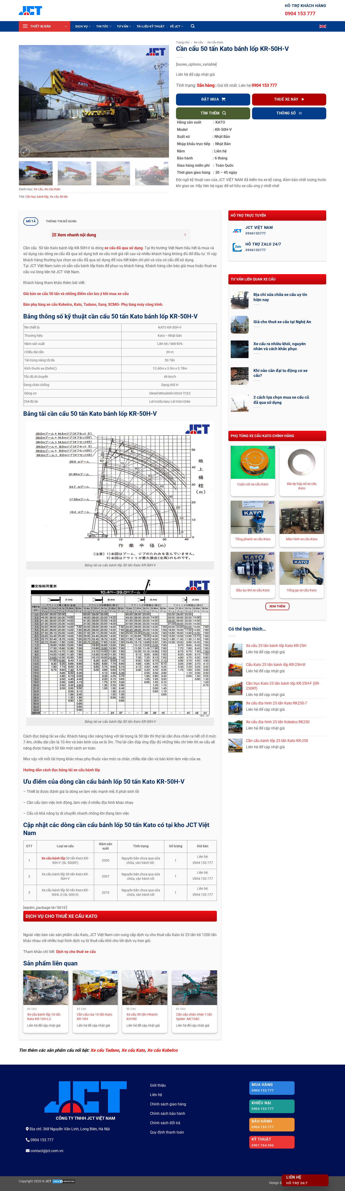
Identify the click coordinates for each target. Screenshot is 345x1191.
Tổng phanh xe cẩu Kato (253, 539)
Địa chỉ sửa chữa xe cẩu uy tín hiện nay (280, 297)
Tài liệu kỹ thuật (151, 26)
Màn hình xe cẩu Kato (302, 539)
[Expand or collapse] (185, 235)
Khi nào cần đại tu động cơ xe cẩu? (280, 373)
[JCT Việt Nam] (30, 10)
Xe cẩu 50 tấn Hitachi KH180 (141, 1017)
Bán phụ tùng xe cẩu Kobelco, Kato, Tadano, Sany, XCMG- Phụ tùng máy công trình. (93, 304)
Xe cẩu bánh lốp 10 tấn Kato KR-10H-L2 (44, 1017)
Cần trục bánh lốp (36, 196)
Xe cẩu (38, 189)
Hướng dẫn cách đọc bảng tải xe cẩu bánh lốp (62, 770)
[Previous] (27, 101)
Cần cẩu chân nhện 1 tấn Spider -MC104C (194, 1017)
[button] (44, 26)
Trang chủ (182, 42)
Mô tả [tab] (31, 221)
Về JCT (175, 26)
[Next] (160, 101)
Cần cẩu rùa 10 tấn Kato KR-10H (94, 1017)
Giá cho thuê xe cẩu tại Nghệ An (282, 322)
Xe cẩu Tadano (104, 1050)
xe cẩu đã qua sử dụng (123, 248)
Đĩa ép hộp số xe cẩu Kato (302, 486)
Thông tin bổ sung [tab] (61, 221)
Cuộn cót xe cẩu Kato (252, 484)
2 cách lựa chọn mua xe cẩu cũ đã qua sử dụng (281, 400)
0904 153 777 (300, 13)
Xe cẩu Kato (52, 189)
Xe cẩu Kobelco (162, 1050)
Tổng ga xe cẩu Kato (302, 590)
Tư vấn (122, 26)
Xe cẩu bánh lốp (53, 858)
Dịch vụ (81, 26)
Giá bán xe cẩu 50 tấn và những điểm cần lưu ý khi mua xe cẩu (76, 293)
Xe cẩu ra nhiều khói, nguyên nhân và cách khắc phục (279, 346)
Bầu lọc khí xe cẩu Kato (253, 590)
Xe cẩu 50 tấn (59, 196)
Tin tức (102, 26)
